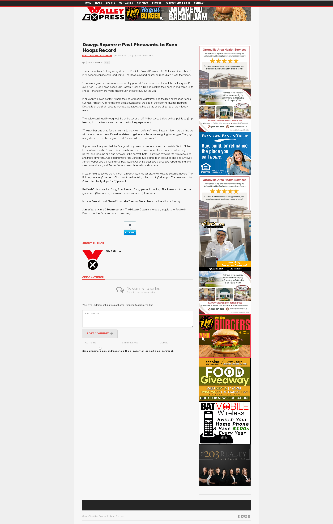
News (98, 3)
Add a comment (93, 277)
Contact (199, 3)
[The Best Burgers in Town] (225, 335)
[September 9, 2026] (225, 379)
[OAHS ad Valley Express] (225, 66)
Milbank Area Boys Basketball (97, 56)
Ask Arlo (142, 3)
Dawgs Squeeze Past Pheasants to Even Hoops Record (129, 47)
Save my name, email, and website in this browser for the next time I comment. (128, 351)
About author (93, 243)
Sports (110, 3)
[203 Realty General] (225, 465)
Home (87, 3)
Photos (156, 3)
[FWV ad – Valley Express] (225, 110)
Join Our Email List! (178, 3)
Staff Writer (142, 56)
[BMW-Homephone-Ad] (225, 422)
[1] (225, 244)
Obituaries (126, 3)
